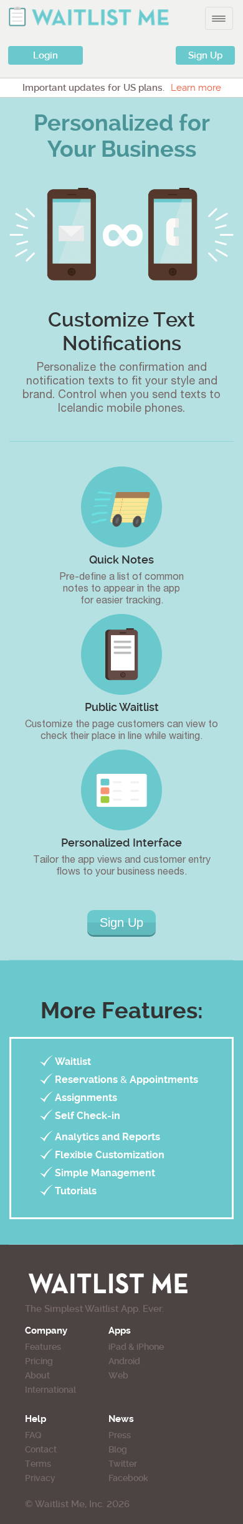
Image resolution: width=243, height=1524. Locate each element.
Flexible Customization (109, 1155)
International (50, 1390)
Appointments (164, 1079)
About (37, 1375)
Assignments (86, 1098)
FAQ (33, 1435)
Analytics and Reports (107, 1137)
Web (118, 1375)
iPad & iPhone (136, 1347)
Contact (41, 1449)
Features (43, 1347)
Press (119, 1435)
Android (124, 1361)
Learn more (196, 87)
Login (45, 55)
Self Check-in (87, 1116)
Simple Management (105, 1173)
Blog (117, 1449)
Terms (38, 1464)
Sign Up (205, 55)
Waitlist (73, 1061)
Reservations (86, 1079)
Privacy (40, 1478)
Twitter (122, 1464)
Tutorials (76, 1191)
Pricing (39, 1361)
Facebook (128, 1478)
